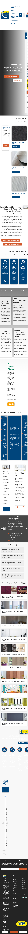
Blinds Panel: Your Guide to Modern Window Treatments (12, 724)
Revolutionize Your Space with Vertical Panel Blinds (14, 695)
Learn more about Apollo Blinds (5, 916)
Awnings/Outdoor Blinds (15, 6)
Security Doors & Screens (15, 17)
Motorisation (14, 20)
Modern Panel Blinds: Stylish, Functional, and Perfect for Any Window (12, 597)
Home (12, 3)
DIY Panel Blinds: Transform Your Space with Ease (13, 654)
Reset (5, 145)
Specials (13, 23)
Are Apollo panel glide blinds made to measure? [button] (10, 550)
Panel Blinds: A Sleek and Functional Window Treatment (12, 612)
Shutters (13, 10)
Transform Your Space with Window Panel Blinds (13, 681)
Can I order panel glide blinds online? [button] (11, 569)
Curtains (13, 13)
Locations (13, 26)
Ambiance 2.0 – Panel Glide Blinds (18, 143)
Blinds (18, 3)
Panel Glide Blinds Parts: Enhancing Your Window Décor (13, 640)
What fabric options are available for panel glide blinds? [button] (12, 563)
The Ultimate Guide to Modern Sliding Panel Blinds (14, 625)
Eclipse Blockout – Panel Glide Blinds (18, 194)
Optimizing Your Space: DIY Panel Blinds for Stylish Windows (14, 709)
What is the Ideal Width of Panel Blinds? (11, 667)
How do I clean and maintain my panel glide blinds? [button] (11, 576)
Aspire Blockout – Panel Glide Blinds (18, 168)
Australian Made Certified (10, 368)
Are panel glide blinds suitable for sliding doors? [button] (12, 556)
